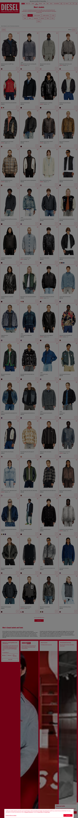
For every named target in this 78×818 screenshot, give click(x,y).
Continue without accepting (11, 815)
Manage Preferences (29, 812)
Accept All (68, 815)
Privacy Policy (40, 812)
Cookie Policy (47, 812)
